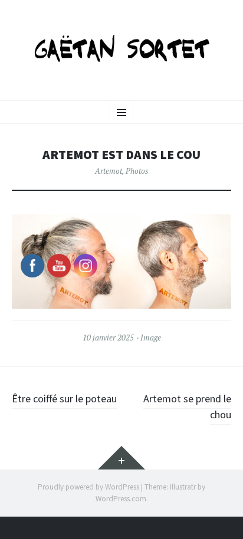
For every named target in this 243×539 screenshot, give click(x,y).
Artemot (108, 171)
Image (150, 337)
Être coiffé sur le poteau (64, 398)
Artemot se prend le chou (187, 406)
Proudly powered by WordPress (88, 487)
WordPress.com (121, 499)
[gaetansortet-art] (121, 49)
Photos (137, 171)
